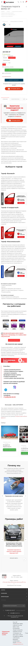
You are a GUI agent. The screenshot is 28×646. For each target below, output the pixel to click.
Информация (5, 596)
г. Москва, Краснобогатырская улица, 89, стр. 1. (15, 616)
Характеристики (15, 99)
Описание (5, 99)
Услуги (3, 589)
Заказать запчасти (14, 340)
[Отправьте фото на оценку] (14, 120)
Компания (4, 593)
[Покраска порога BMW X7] (14, 37)
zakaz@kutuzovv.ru (15, 613)
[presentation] (2, 496)
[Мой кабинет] (23, 2)
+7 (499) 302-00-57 (10, 610)
